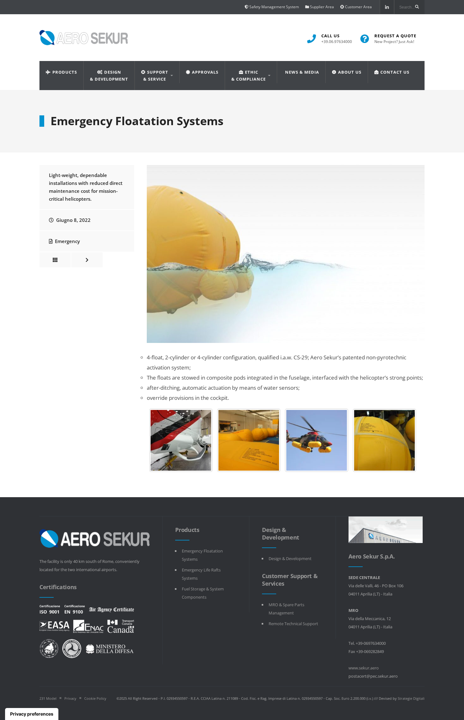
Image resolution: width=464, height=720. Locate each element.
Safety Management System (273, 6)
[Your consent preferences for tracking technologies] (31, 714)
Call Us (336, 38)
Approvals (205, 72)
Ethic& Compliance (248, 75)
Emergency (67, 241)
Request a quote (395, 38)
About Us (349, 72)
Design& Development (109, 75)
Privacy (70, 698)
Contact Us (394, 72)
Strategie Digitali (411, 698)
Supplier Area (321, 6)
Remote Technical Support (293, 623)
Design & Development (290, 558)
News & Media (302, 72)
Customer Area (358, 6)
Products (64, 72)
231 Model (48, 698)
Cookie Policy (95, 698)
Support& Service (155, 75)
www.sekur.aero (363, 668)
